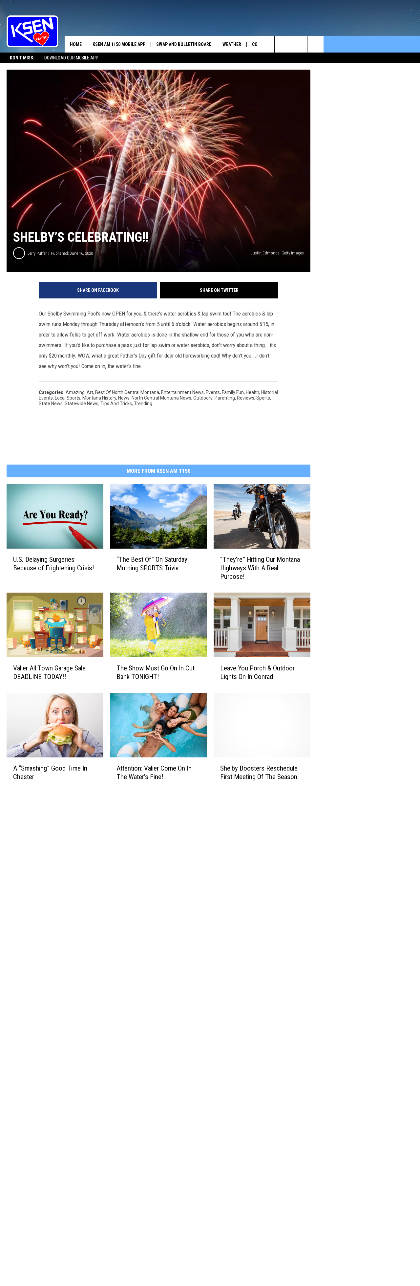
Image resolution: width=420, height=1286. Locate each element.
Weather (231, 44)
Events (213, 392)
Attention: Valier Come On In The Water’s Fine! (154, 772)
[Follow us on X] (315, 44)
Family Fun (233, 392)
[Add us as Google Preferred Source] (283, 44)
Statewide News (81, 403)
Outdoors (203, 398)
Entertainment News (182, 392)
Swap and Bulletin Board (184, 44)
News (124, 398)
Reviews (245, 398)
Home (76, 44)
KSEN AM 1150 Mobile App (119, 44)
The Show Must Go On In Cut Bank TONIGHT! (155, 672)
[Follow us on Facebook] (299, 44)
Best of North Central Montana (127, 392)
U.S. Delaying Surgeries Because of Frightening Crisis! (53, 564)
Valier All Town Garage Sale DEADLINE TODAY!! (49, 672)
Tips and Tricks (116, 403)
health (252, 392)
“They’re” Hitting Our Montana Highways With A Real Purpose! (260, 568)
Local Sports (67, 398)
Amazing (75, 392)
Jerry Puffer (37, 253)
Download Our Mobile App (71, 57)
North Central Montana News (161, 398)
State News (51, 403)
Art (90, 392)
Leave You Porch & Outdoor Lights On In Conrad (257, 672)
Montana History (99, 398)
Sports (263, 398)
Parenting (225, 398)
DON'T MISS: (22, 57)
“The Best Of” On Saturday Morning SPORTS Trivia (151, 564)
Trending (143, 403)
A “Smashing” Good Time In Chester (50, 772)
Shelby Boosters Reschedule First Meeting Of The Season (259, 772)
